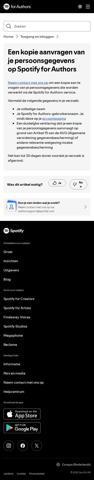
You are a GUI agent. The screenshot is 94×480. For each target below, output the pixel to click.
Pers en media (14, 373)
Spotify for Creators (18, 298)
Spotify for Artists (17, 307)
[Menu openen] (88, 6)
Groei (7, 251)
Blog (7, 279)
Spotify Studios (15, 326)
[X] (36, 445)
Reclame (10, 344)
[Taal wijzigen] (80, 6)
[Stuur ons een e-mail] (84, 207)
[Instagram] (8, 445)
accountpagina (54, 118)
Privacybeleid (36, 473)
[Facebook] (22, 445)
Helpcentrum (13, 391)
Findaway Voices (16, 317)
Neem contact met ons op (28, 82)
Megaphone (13, 335)
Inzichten (10, 260)
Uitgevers (11, 270)
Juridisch (8, 473)
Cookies (21, 473)
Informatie (11, 364)
